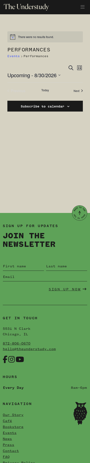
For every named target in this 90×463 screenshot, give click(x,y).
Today (45, 90)
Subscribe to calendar (42, 106)
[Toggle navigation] (82, 7)
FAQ (6, 457)
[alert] (45, 36)
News (7, 439)
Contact (11, 451)
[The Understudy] (24, 7)
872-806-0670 (16, 343)
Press (8, 445)
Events (13, 56)
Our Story (13, 415)
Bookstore (13, 427)
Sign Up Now (65, 289)
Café (7, 421)
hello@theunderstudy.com (29, 349)
